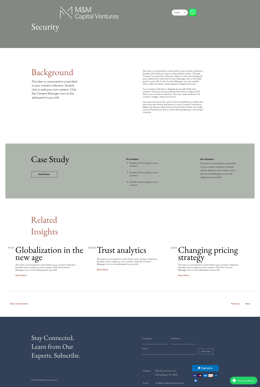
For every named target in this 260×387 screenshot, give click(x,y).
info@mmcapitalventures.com (169, 383)
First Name (147, 338)
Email (144, 349)
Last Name (175, 338)
